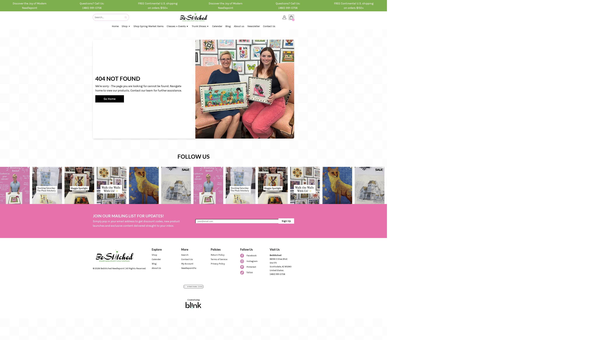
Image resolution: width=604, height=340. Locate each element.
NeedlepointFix (188, 268)
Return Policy (217, 255)
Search (184, 255)
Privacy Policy (218, 263)
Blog (154, 263)
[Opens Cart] (291, 17)
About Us (156, 268)
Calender (156, 259)
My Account (187, 263)
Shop (154, 255)
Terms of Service (219, 259)
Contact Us (187, 259)
